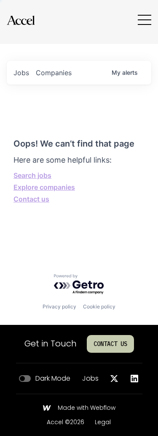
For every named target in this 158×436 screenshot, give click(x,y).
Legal (103, 422)
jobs (21, 72)
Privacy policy (59, 306)
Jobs (90, 378)
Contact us (31, 199)
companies (54, 72)
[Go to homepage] (21, 20)
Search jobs (32, 175)
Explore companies (44, 187)
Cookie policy (99, 306)
